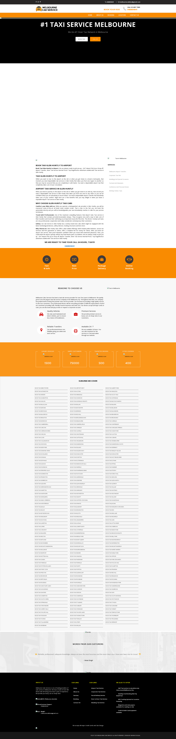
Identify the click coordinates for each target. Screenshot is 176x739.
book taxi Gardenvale (76, 477)
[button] (4, 41)
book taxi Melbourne (76, 421)
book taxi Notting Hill (41, 556)
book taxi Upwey (75, 622)
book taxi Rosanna (111, 579)
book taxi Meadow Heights (114, 533)
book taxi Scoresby (76, 589)
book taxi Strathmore (41, 606)
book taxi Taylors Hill (41, 612)
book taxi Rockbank (76, 579)
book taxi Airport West (77, 388)
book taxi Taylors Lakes (77, 612)
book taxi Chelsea (40, 434)
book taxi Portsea (75, 569)
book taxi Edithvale (41, 460)
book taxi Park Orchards (113, 559)
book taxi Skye (110, 592)
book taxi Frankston (41, 477)
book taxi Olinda (40, 559)
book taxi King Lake (111, 513)
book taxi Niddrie (75, 553)
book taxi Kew (110, 510)
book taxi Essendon (41, 467)
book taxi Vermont (111, 622)
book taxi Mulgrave (41, 549)
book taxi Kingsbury (41, 516)
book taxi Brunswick (112, 417)
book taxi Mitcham (40, 540)
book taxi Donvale (40, 457)
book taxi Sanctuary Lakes (43, 586)
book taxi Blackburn (112, 411)
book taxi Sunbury (76, 606)
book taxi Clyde (39, 437)
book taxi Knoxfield (112, 516)
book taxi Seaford (40, 592)
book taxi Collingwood (42, 441)
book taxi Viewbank (40, 625)
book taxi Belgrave (111, 408)
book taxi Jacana (111, 503)
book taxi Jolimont (76, 507)
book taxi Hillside (111, 497)
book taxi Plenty (75, 566)
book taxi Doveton (76, 457)
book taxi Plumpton (112, 566)
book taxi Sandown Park (77, 586)
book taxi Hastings (111, 490)
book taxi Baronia (40, 408)
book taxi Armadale (76, 394)
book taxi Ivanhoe (75, 503)
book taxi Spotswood (112, 599)
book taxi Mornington (112, 543)
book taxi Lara (110, 520)
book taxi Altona (75, 391)
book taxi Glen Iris (40, 483)
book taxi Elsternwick (77, 460)
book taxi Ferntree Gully (42, 470)
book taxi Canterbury (112, 424)
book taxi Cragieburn (76, 441)
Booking (111, 15)
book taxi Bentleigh (41, 411)
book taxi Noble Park (112, 553)
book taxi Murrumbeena (77, 549)
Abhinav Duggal (135, 735)
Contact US (134, 15)
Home (90, 15)
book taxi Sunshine (111, 606)
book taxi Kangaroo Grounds (115, 507)
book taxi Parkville (76, 563)
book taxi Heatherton (77, 493)
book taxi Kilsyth (75, 513)
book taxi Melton (40, 536)
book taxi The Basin (41, 615)
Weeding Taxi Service (97, 702)
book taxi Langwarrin (77, 520)
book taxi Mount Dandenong (44, 546)
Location (122, 15)
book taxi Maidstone (112, 530)
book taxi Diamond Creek (42, 451)
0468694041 (110, 2)
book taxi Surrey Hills (41, 609)
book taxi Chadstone (112, 431)
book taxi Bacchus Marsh (113, 401)
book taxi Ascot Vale (112, 394)
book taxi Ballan (75, 404)
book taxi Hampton (41, 490)
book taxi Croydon (40, 444)
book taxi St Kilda (111, 602)
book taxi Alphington (41, 391)
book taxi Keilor (40, 510)
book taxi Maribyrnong (77, 533)
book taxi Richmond (76, 576)
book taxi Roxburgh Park (113, 582)
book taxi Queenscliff (77, 572)
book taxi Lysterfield (76, 530)
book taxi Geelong (111, 477)
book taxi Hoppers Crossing (79, 500)
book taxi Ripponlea (41, 579)
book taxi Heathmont (112, 493)
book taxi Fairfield (75, 467)
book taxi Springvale (41, 602)
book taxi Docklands (41, 454)
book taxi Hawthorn (41, 493)
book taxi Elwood (40, 464)
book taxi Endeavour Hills (78, 464)
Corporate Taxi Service (98, 692)
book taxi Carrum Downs (42, 431)
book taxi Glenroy (111, 483)
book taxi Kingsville (76, 516)
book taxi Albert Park (112, 388)
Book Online (148, 39)
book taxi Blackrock (41, 414)
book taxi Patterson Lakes (43, 566)
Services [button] (75, 695)
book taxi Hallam (111, 487)
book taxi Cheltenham (77, 434)
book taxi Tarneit (111, 609)
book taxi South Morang (113, 596)
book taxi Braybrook (112, 414)
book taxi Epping (111, 464)
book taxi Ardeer (40, 394)
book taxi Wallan (75, 625)
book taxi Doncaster (76, 454)
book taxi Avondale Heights (78, 401)
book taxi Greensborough (43, 487)
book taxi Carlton (40, 427)
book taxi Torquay (76, 619)
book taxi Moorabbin (41, 543)
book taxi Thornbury (112, 615)
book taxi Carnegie (76, 427)
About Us (99, 15)
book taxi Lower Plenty (77, 526)
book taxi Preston (40, 572)
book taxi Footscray (76, 474)
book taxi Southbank (76, 599)
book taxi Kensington (76, 510)
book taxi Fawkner (111, 467)
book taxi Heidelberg (41, 497)
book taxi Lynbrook (112, 526)
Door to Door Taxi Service (99, 699)
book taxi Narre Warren (113, 549)
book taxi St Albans (76, 602)
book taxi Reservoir (41, 576)
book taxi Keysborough (42, 513)
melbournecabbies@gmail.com (130, 2)
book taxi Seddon (75, 592)
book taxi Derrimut (111, 447)
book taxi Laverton (41, 523)
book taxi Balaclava (41, 404)
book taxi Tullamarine (41, 622)
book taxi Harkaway (76, 490)
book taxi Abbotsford (41, 388)
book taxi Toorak (40, 619)
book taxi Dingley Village (113, 451)
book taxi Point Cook (41, 569)
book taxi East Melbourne (114, 457)
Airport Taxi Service (97, 688)
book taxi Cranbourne (112, 441)
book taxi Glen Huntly (112, 480)
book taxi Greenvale (76, 487)
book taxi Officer (111, 556)
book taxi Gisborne (76, 480)
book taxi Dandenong (77, 444)
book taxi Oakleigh (76, 556)
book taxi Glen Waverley (77, 483)
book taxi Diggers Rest (77, 451)
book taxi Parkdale (40, 563)
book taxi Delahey (75, 447)
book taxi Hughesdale (112, 500)
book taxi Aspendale (112, 398)
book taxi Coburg (111, 437)
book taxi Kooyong (41, 520)
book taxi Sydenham (76, 609)
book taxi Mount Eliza (77, 546)
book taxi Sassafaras (41, 589)
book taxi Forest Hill (112, 474)
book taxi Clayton (111, 434)
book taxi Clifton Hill (76, 437)
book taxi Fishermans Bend (78, 470)
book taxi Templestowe (113, 612)
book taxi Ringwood (112, 576)
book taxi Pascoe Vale (112, 563)
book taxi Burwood (41, 421)
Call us (162, 39)
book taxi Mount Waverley (114, 546)
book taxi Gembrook (41, 480)
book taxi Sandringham (113, 586)
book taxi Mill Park (111, 536)
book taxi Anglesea (111, 391)
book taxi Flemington (41, 474)
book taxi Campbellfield (77, 424)
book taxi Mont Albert (77, 540)
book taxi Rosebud (40, 582)
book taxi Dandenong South (114, 444)
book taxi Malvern (40, 533)
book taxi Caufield (75, 431)
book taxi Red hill (111, 572)
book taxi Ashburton (41, 398)
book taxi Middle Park (77, 536)
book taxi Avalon (40, 401)
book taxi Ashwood (76, 398)
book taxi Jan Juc (40, 507)
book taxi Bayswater (76, 408)
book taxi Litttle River (112, 523)
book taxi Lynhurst (41, 530)
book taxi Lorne (40, 526)
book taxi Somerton (41, 596)
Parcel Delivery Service (98, 695)
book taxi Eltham (111, 460)
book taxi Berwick (75, 411)
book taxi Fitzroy (111, 470)
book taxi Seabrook (112, 589)
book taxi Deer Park (41, 447)
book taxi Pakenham (76, 559)
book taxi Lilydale (75, 523)
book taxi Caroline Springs (114, 427)
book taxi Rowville (76, 582)
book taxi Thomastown (77, 615)
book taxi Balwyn (111, 404)
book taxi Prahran (111, 569)
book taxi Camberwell (41, 424)
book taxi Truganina (112, 619)
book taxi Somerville (76, 596)
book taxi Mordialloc (77, 543)
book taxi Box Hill (75, 414)
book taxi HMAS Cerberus (42, 500)
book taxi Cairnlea (111, 421)
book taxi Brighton (41, 417)
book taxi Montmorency (113, 540)
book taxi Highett (75, 497)
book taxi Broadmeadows (78, 417)
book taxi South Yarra (42, 599)
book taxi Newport (40, 553)
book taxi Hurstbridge (42, 503)
